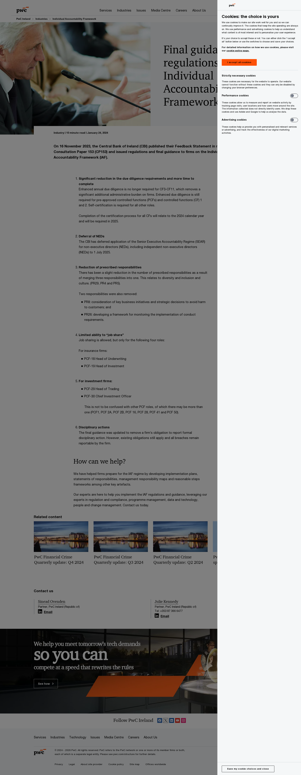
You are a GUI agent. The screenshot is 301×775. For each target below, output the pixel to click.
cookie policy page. (237, 50)
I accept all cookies (239, 62)
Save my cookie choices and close (248, 769)
